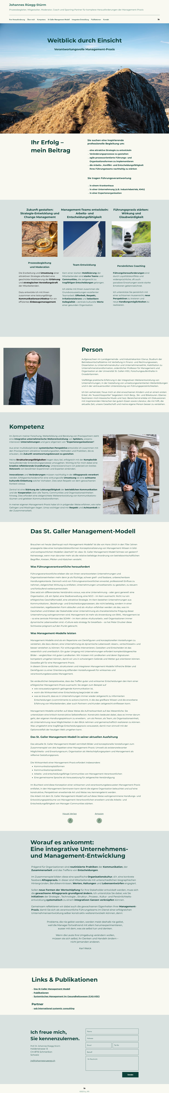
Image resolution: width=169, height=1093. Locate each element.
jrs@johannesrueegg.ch (42, 1060)
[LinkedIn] (159, 19)
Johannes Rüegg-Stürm (27, 5)
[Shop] (70, 820)
